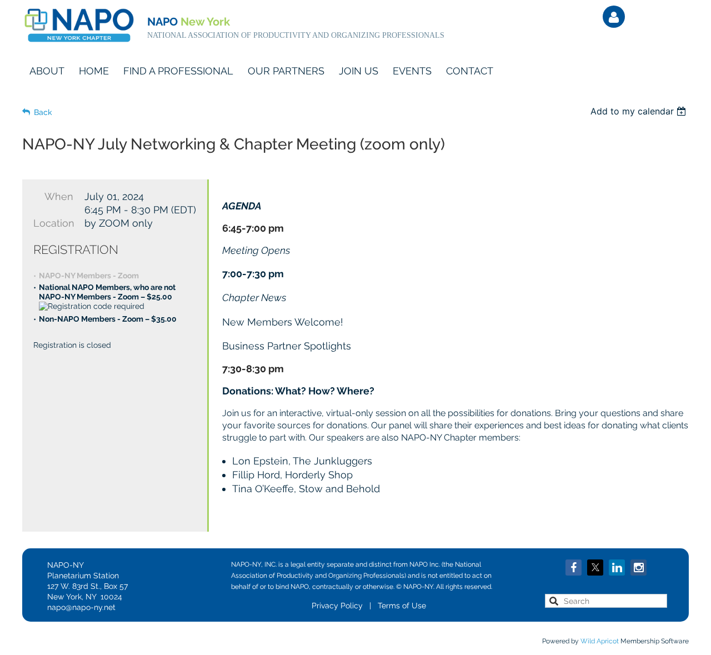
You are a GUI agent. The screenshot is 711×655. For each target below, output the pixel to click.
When (58, 196)
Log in (614, 17)
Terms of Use (402, 605)
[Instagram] (638, 567)
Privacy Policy (337, 605)
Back (43, 112)
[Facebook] (573, 567)
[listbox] (639, 111)
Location (53, 223)
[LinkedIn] (617, 567)
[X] (595, 567)
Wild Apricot (599, 641)
